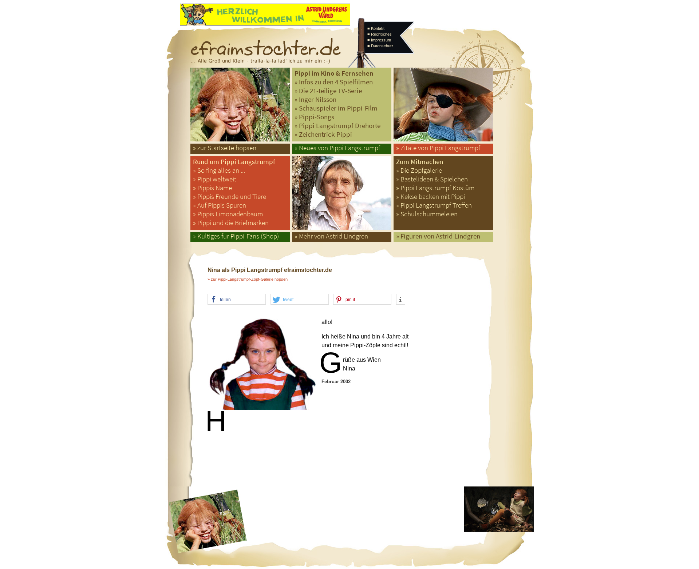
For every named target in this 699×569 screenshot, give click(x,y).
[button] (236, 299)
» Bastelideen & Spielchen (432, 179)
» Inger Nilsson (315, 99)
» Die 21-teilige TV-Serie (328, 91)
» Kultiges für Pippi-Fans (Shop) (236, 236)
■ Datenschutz (380, 46)
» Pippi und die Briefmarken (231, 223)
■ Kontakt (375, 28)
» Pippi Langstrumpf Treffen (434, 205)
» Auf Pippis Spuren (219, 205)
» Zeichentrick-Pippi (323, 134)
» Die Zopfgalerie (419, 170)
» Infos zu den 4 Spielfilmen (334, 82)
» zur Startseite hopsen (224, 148)
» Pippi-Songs (314, 117)
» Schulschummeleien (427, 214)
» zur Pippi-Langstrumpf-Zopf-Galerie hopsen (248, 279)
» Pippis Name (212, 188)
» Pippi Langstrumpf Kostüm (435, 188)
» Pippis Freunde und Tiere (229, 196)
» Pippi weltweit (214, 179)
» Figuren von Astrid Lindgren (438, 236)
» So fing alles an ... (219, 170)
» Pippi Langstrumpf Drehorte (337, 125)
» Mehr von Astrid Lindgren (331, 236)
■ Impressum (379, 40)
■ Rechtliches (379, 34)
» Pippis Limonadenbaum (228, 214)
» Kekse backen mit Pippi (430, 196)
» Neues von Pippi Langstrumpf (337, 148)
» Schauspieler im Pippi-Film (336, 108)
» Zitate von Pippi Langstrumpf (438, 148)
